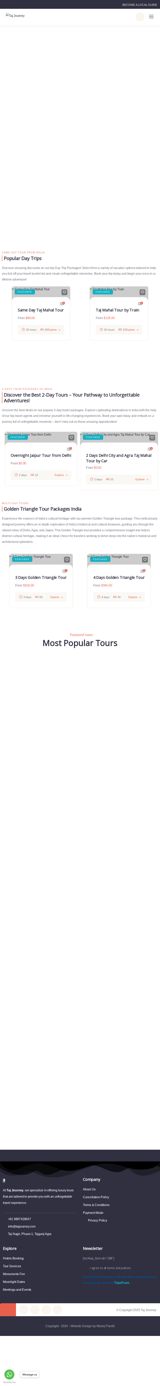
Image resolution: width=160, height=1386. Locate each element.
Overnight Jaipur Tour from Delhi (41, 455)
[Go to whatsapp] (9, 1374)
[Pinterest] (46, 1309)
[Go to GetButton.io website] (9, 1382)
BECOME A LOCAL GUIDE (139, 4)
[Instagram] (57, 1309)
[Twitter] (23, 1309)
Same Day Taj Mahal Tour (41, 310)
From (21, 318)
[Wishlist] (64, 292)
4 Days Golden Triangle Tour (119, 577)
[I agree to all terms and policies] (85, 1268)
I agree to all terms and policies (110, 1268)
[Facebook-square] (35, 1309)
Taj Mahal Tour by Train (117, 310)
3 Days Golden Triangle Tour (41, 577)
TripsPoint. (122, 1282)
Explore (52, 329)
